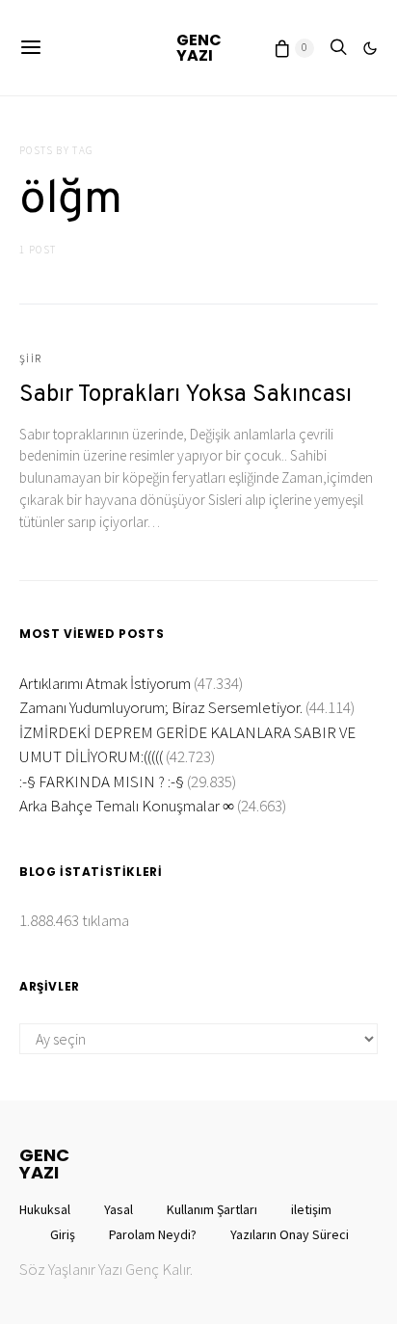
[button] (370, 48)
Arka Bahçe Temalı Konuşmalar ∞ (126, 805)
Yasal (118, 1209)
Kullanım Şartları (212, 1209)
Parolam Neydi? (153, 1234)
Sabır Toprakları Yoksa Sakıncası (185, 395)
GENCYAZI (199, 47)
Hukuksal (44, 1209)
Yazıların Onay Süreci (289, 1234)
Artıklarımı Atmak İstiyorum (105, 683)
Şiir (30, 358)
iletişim (311, 1209)
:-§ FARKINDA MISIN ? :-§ (101, 781)
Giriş (62, 1234)
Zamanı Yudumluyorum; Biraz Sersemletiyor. (161, 707)
